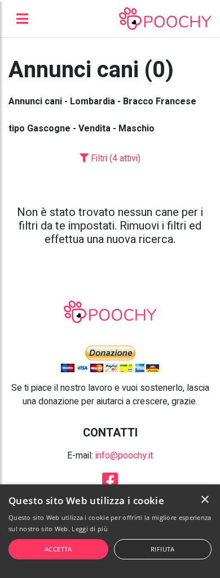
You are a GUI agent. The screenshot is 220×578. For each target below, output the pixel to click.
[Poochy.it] (165, 19)
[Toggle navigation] (22, 19)
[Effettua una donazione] (110, 358)
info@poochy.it (124, 455)
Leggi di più (90, 528)
